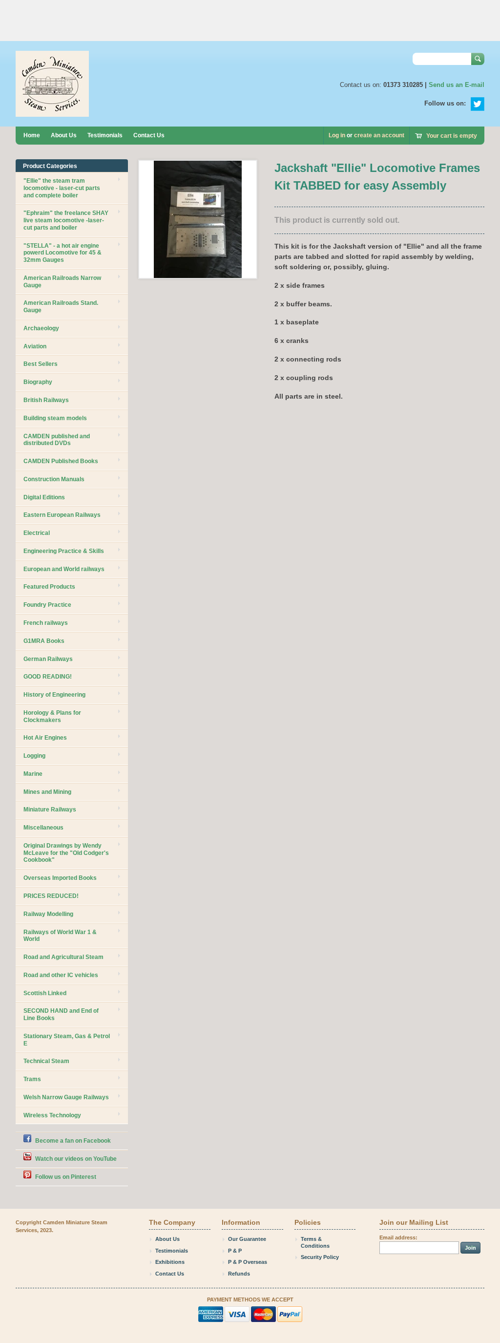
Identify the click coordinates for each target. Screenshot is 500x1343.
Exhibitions (170, 1262)
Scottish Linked (44, 993)
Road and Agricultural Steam (63, 957)
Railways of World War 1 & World (60, 936)
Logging (34, 755)
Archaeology (41, 328)
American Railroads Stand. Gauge (60, 306)
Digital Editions (44, 497)
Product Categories (50, 166)
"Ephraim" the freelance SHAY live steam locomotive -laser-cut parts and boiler (65, 220)
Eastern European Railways (62, 515)
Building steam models (55, 418)
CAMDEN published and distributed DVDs (56, 440)
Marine (32, 773)
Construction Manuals (53, 479)
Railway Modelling (48, 914)
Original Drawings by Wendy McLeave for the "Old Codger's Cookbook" (66, 853)
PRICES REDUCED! (51, 896)
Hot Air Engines (45, 737)
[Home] (52, 112)
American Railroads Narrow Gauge (62, 282)
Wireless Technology (52, 1115)
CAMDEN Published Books (60, 461)
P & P (235, 1251)
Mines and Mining (47, 792)
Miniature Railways (49, 809)
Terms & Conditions (315, 1242)
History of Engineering (54, 694)
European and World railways (63, 569)
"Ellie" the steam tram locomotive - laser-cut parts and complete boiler (61, 188)
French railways (45, 622)
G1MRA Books (43, 641)
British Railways (46, 400)
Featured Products (49, 586)
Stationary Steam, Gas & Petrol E (66, 1040)
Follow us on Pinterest (65, 1176)
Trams (32, 1079)
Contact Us (149, 135)
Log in (337, 135)
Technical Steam (46, 1061)
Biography (37, 382)
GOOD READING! (47, 676)
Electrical (36, 533)
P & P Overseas (247, 1262)
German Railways (48, 659)
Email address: (398, 1237)
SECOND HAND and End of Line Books (61, 1014)
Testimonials (105, 135)
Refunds (239, 1274)
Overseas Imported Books (60, 877)
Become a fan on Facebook (73, 1140)
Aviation (34, 346)
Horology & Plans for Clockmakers (52, 716)
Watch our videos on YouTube (76, 1158)
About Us (64, 135)
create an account (379, 135)
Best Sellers (40, 364)
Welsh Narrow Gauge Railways (66, 1097)
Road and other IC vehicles (60, 975)
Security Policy (320, 1257)
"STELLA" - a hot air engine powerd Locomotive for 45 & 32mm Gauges (62, 253)
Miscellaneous (43, 827)
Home (31, 135)
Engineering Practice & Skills (63, 551)
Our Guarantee (247, 1239)
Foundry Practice (47, 604)
